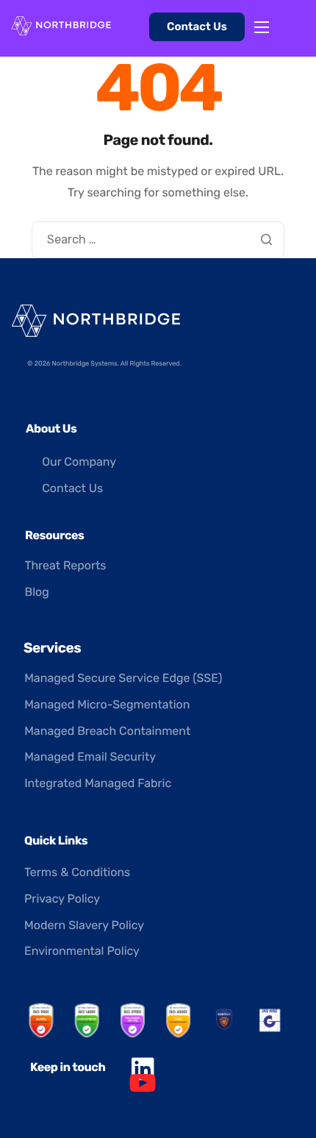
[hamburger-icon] (261, 27)
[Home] (61, 25)
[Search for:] (158, 239)
